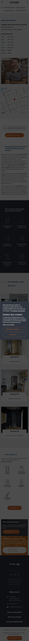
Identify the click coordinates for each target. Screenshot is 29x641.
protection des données (18, 311)
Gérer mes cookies (8, 325)
